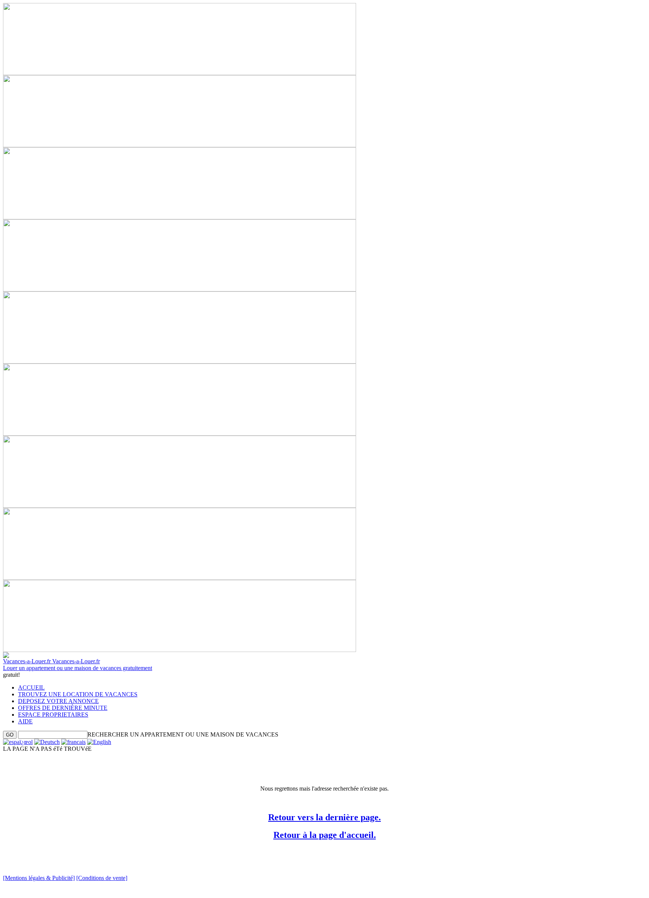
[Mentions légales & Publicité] (39, 878)
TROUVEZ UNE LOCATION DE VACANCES (77, 694)
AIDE (25, 721)
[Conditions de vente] (101, 878)
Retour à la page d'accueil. (324, 835)
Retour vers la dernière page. (324, 817)
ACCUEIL (31, 687)
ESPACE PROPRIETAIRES (53, 714)
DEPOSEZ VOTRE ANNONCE (58, 701)
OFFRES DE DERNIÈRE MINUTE (62, 708)
